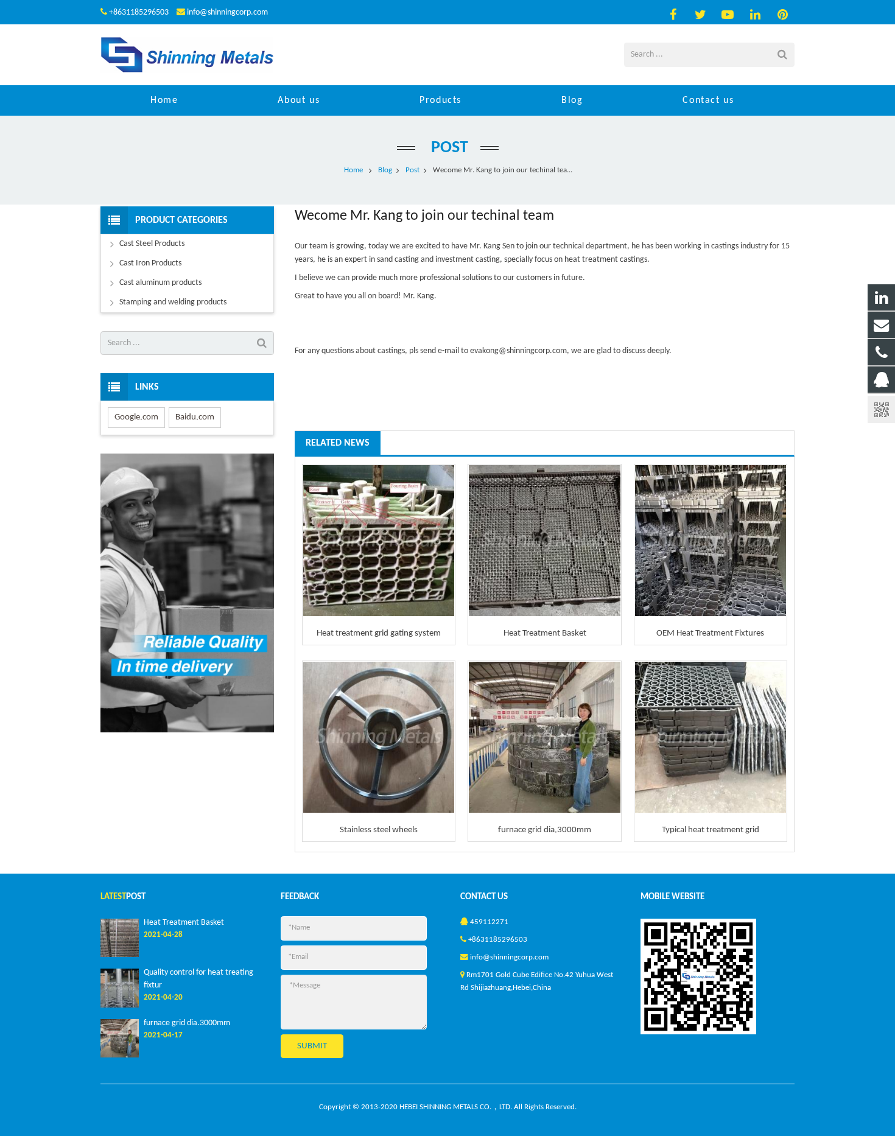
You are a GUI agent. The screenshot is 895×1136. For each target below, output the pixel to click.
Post (447, 147)
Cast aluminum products (160, 282)
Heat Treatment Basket (545, 633)
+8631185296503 (139, 12)
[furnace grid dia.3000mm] (544, 737)
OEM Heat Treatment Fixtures (710, 633)
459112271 (489, 922)
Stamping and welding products (172, 302)
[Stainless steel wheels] (378, 737)
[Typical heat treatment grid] (710, 737)
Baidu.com (194, 417)
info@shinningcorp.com (227, 12)
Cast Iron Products (150, 263)
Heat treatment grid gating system (379, 633)
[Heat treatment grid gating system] (378, 540)
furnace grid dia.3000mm (544, 830)
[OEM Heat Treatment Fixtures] (710, 540)
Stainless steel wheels (379, 830)
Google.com (136, 417)
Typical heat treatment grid (710, 830)
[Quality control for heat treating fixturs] (119, 1005)
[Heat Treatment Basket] (544, 540)
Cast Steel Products (151, 243)
